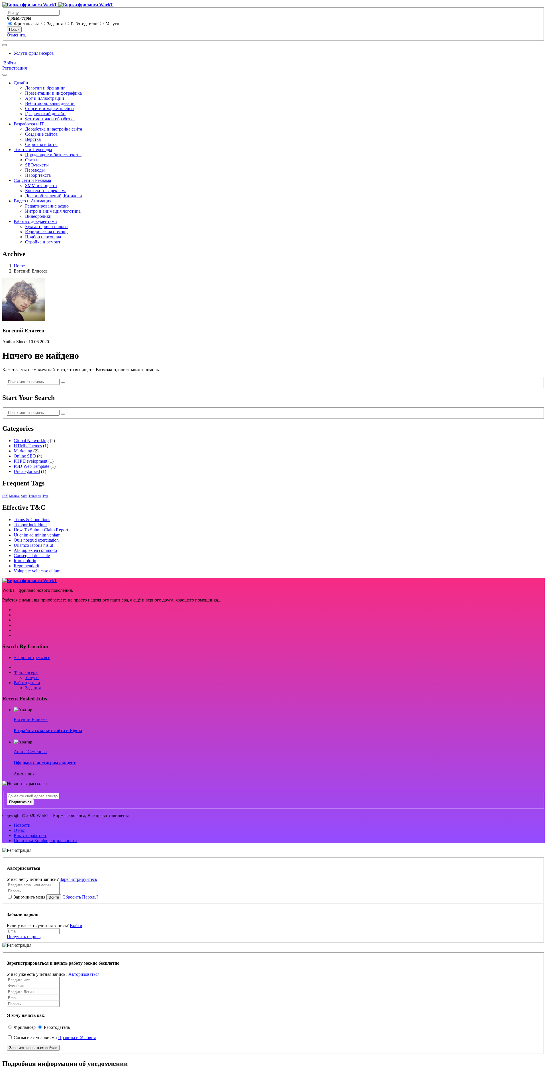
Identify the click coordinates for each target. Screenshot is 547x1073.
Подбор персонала (43, 236)
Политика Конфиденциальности (45, 840)
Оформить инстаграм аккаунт (45, 762)
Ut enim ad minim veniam (37, 535)
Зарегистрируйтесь (78, 879)
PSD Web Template (31, 466)
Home (19, 265)
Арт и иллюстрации (44, 98)
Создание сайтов (41, 134)
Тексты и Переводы (33, 149)
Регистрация (14, 68)
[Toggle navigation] (4, 45)
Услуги (112, 23)
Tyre (45, 495)
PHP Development (30, 461)
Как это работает (30, 835)
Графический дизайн (45, 113)
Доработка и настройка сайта (53, 129)
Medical (14, 495)
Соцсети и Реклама (32, 180)
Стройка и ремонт (42, 241)
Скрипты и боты (41, 144)
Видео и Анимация (32, 200)
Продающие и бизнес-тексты (53, 154)
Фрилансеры (26, 23)
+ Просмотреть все (32, 657)
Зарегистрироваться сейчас (33, 1048)
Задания (55, 23)
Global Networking (31, 440)
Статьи (32, 159)
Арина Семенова (30, 751)
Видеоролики (38, 216)
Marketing (23, 450)
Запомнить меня (29, 897)
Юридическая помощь (46, 231)
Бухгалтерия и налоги (46, 226)
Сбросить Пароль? (80, 897)
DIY (5, 495)
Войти (9, 62)
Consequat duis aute (32, 555)
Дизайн (21, 82)
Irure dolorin (25, 560)
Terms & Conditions (32, 519)
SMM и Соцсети (41, 185)
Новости (22, 825)
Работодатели (84, 23)
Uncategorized (27, 471)
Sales (24, 495)
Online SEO (25, 456)
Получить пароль (23, 936)
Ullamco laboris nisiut (33, 545)
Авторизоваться (83, 974)
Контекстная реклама (45, 190)
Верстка (33, 139)
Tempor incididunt (30, 524)
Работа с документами (35, 221)
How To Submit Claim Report (41, 529)
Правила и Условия (77, 1037)
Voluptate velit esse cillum (37, 570)
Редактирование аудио (47, 206)
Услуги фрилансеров (34, 53)
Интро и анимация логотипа (53, 211)
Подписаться (20, 802)
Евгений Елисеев (31, 719)
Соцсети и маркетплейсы (49, 108)
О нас (19, 830)
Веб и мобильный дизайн (50, 103)
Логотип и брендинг (45, 88)
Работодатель (57, 1027)
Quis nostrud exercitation (36, 540)
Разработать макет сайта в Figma (48, 730)
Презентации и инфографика (53, 93)
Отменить (16, 34)
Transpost (34, 495)
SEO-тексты (37, 164)
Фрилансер (25, 1027)
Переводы (35, 170)
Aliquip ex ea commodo (35, 550)
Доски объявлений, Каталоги (53, 195)
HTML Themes (28, 445)
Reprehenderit (26, 565)
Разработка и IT (29, 123)
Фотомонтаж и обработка (50, 118)
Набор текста (38, 175)
